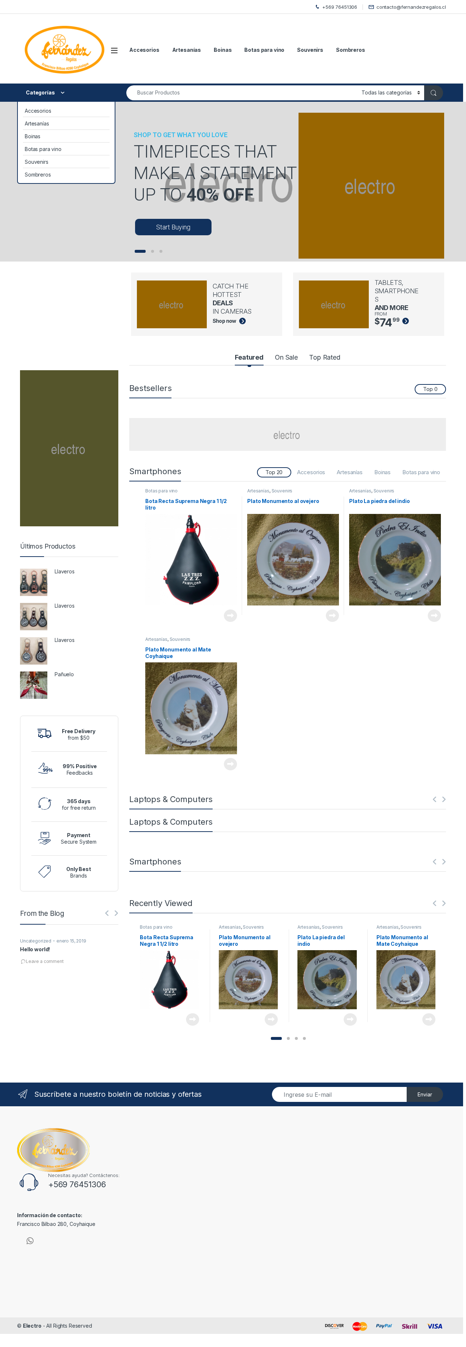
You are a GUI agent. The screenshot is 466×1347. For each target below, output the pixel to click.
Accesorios (144, 50)
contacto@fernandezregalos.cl (411, 7)
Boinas (223, 50)
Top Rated (324, 357)
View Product (227, 615)
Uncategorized (35, 941)
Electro (32, 1326)
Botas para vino (264, 50)
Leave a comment (45, 961)
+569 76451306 (339, 7)
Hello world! (35, 949)
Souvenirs (310, 50)
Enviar (425, 1094)
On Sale (286, 357)
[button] (276, 1038)
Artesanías (186, 50)
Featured (249, 357)
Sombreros (350, 50)
